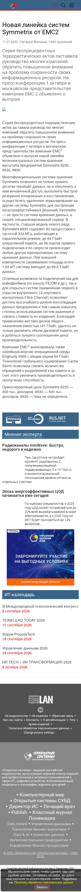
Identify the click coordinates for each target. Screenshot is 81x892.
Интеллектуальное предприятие (39, 840)
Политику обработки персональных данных (43, 882)
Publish (19, 812)
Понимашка (42, 818)
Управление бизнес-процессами (39, 845)
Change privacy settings (39, 732)
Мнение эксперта (23, 434)
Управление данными (51, 824)
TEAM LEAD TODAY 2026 (23, 620)
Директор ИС (23, 806)
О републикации (54, 720)
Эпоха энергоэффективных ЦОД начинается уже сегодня (33, 493)
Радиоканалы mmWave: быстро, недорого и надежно (33, 447)
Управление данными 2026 (25, 648)
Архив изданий (39, 724)
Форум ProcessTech (18, 634)
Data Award (17, 824)
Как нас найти (12, 720)
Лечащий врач (59, 806)
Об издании (40, 716)
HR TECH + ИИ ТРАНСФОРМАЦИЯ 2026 (37, 662)
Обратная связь (62, 716)
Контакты (32, 720)
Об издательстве (16, 716)
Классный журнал (52, 812)
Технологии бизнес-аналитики (39, 829)
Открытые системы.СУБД (42, 800)
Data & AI (21, 834)
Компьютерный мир (42, 794)
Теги (72, 720)
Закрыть (42, 887)
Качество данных (49, 834)
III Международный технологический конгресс (40, 606)
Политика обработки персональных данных (39, 728)
